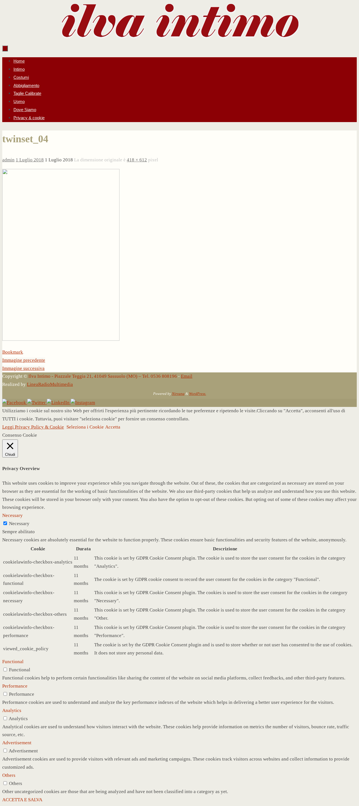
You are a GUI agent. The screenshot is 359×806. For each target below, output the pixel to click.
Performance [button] (14, 686)
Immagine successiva (23, 368)
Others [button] (8, 775)
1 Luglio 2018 (30, 159)
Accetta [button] (112, 427)
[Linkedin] (59, 402)
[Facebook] (14, 402)
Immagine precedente (23, 360)
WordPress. (197, 393)
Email (186, 376)
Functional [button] (13, 661)
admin (8, 159)
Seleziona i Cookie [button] (85, 427)
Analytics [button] (11, 710)
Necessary (19, 523)
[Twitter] (37, 402)
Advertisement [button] (16, 742)
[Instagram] (83, 402)
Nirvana (178, 393)
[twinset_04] (60, 339)
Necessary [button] (12, 515)
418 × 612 (137, 159)
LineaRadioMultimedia (50, 384)
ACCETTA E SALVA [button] (22, 799)
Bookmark (12, 352)
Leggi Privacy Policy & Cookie (33, 427)
